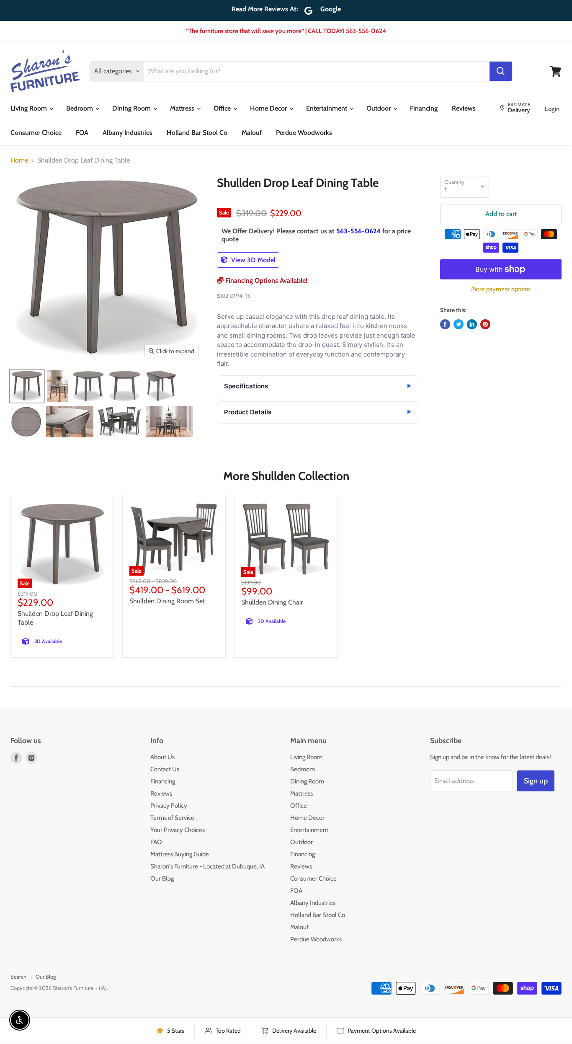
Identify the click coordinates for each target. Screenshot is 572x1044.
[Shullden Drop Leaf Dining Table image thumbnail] (27, 386)
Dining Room (132, 108)
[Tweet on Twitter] (458, 324)
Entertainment (327, 108)
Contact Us (164, 769)
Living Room (29, 108)
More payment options (501, 289)
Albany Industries (127, 133)
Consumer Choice (36, 133)
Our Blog (162, 878)
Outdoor (379, 108)
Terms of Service (172, 818)
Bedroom (80, 108)
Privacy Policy (168, 805)
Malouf (252, 133)
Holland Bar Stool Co (197, 133)
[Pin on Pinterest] (485, 324)
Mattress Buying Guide (179, 854)
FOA (82, 133)
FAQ (156, 842)
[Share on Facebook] (445, 324)
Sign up (536, 781)
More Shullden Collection (286, 476)
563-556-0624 (358, 231)
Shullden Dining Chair (272, 602)
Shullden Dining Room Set (167, 601)
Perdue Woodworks (304, 133)
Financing (424, 108)
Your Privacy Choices (177, 830)
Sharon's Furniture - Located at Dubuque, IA (207, 866)
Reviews (464, 108)
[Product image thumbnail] (57, 386)
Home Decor (269, 108)
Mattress (183, 108)
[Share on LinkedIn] (472, 324)
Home (19, 160)
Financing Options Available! (265, 280)
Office (223, 108)
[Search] (501, 71)
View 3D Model (252, 260)
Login (552, 109)
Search (18, 976)
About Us (162, 757)
